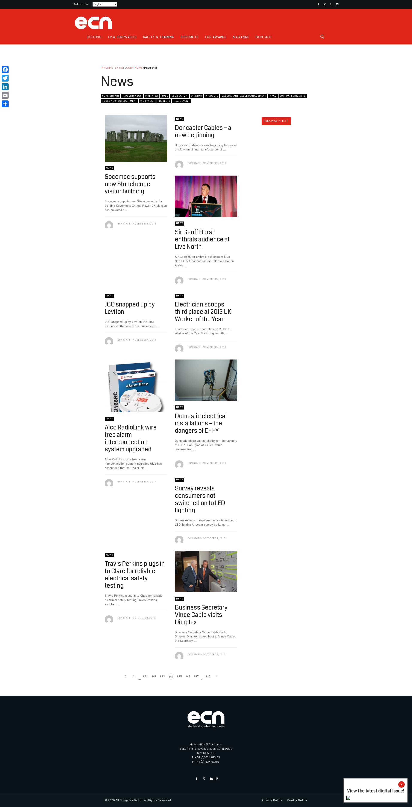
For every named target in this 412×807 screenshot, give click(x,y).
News (109, 168)
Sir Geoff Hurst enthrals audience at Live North (202, 239)
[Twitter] (5, 78)
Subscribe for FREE (276, 121)
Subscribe (80, 4)
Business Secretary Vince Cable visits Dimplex (201, 614)
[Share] (5, 104)
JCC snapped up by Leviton (130, 308)
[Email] (5, 95)
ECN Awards (215, 37)
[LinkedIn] (5, 86)
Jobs (165, 96)
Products (190, 37)
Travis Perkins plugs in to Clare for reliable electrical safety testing (135, 575)
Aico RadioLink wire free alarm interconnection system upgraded (131, 438)
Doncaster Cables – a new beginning (203, 132)
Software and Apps (292, 96)
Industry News (132, 96)
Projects (164, 101)
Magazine (241, 37)
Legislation (179, 96)
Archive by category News (122, 67)
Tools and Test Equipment (119, 101)
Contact (264, 37)
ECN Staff (124, 224)
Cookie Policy (297, 800)
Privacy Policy (272, 800)
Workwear (147, 101)
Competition (110, 96)
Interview (151, 96)
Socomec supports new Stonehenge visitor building (130, 184)
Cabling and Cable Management (243, 96)
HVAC (273, 96)
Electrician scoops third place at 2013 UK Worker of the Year (203, 311)
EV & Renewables (122, 37)
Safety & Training (158, 37)
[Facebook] (5, 69)
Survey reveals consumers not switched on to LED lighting (200, 499)
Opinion (196, 96)
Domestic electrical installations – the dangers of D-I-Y (201, 423)
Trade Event (181, 101)
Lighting (94, 37)
